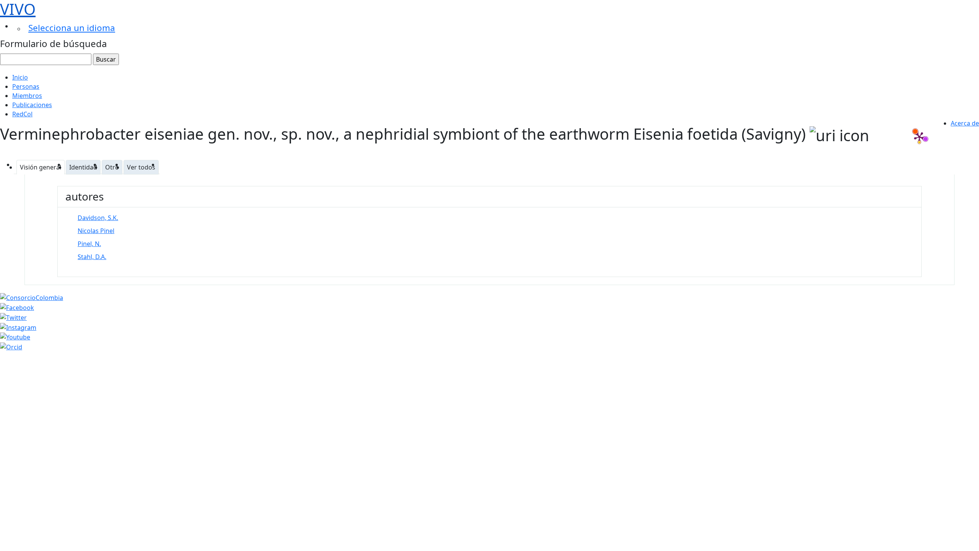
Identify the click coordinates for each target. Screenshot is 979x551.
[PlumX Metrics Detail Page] (919, 137)
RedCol (22, 114)
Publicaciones (32, 105)
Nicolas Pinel (96, 231)
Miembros (27, 95)
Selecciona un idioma (71, 28)
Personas (25, 86)
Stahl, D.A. (92, 257)
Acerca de (965, 123)
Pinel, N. (89, 244)
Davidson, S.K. (98, 218)
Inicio (20, 77)
